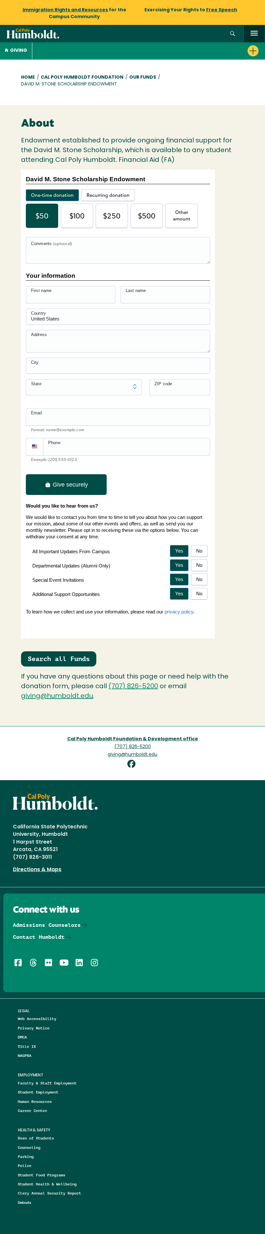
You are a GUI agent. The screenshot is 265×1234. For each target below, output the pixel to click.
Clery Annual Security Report (49, 1193)
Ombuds (24, 1202)
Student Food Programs (41, 1174)
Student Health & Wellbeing (47, 1184)
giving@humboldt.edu (57, 696)
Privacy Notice (33, 1028)
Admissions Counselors (47, 925)
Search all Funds (59, 659)
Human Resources (35, 1101)
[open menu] (254, 33)
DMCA (22, 1037)
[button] (232, 33)
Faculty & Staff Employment (47, 1083)
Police (24, 1165)
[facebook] (132, 765)
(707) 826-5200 (133, 686)
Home (28, 77)
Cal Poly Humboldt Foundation (82, 77)
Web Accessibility (37, 1018)
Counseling (29, 1147)
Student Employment (38, 1092)
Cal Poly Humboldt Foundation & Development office (132, 739)
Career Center (32, 1110)
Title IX (27, 1046)
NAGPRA (24, 1055)
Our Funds (142, 77)
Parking (26, 1156)
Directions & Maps (37, 869)
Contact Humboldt (39, 937)
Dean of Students (36, 1138)
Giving (18, 50)
